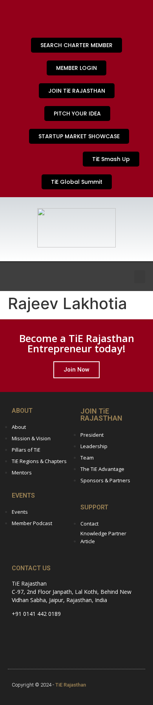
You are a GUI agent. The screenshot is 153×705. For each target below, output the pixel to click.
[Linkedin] (94, 17)
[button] (139, 276)
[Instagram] (17, 17)
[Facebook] (43, 17)
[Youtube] (68, 17)
